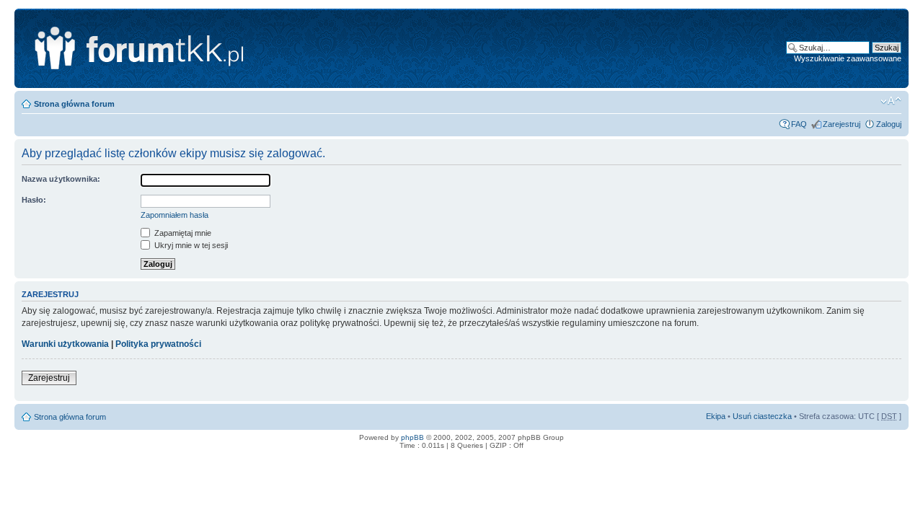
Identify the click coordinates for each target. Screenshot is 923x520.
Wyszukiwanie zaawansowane (847, 58)
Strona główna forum (74, 104)
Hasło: (34, 199)
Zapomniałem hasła (174, 215)
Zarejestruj (841, 124)
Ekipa (715, 416)
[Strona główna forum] (206, 48)
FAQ (799, 124)
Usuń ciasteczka (762, 416)
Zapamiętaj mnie (181, 233)
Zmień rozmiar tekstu (890, 100)
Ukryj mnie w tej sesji (190, 245)
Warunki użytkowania (65, 344)
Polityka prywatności (158, 344)
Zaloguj (888, 124)
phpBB (412, 437)
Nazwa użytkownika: (61, 179)
